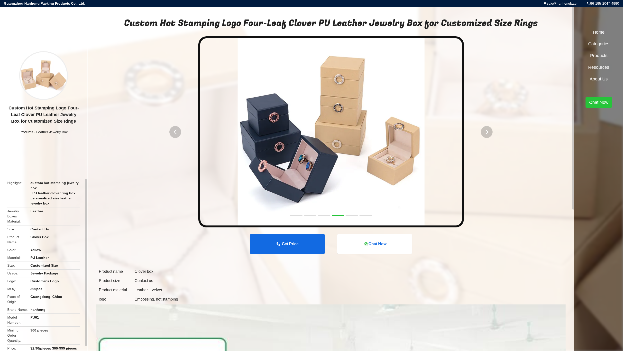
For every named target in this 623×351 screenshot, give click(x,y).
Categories (598, 43)
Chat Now (377, 244)
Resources (598, 67)
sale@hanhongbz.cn (562, 3)
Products (26, 132)
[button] (175, 132)
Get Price (290, 244)
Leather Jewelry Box (52, 132)
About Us (599, 79)
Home (599, 32)
